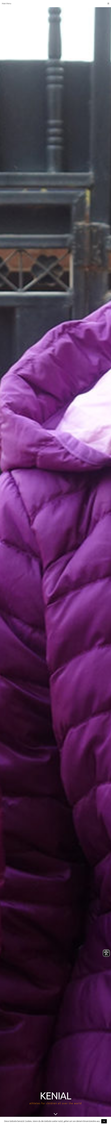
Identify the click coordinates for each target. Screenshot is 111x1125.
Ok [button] (104, 1121)
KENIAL (55, 1095)
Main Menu (6, 3)
